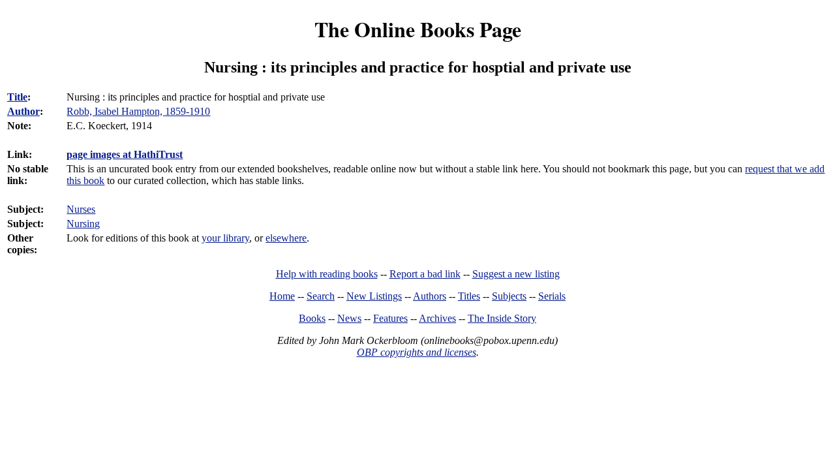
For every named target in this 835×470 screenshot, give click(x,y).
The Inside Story (502, 318)
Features (390, 318)
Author (23, 111)
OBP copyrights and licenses (416, 352)
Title (17, 96)
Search (321, 296)
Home (282, 296)
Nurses (81, 209)
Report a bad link (425, 273)
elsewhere (286, 237)
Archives (437, 318)
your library (225, 237)
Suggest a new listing (516, 273)
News (349, 318)
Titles (469, 296)
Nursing (83, 223)
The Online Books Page (417, 29)
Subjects (509, 296)
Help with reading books (327, 273)
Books (312, 318)
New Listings (374, 296)
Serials (552, 296)
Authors (429, 296)
